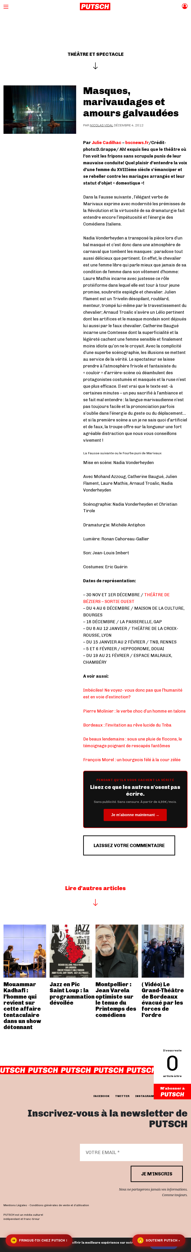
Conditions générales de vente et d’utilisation (59, 1205)
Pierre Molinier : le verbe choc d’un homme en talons (134, 711)
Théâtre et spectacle (96, 54)
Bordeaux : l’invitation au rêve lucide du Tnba (127, 725)
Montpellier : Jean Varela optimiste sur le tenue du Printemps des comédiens (116, 999)
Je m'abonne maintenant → (135, 815)
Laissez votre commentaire (129, 845)
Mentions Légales (15, 1205)
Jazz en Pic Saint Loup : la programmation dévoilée (72, 993)
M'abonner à (172, 1088)
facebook (101, 1096)
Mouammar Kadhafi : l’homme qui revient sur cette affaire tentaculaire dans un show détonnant (22, 1006)
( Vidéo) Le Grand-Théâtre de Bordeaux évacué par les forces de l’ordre (163, 999)
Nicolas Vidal (101, 125)
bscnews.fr (137, 142)
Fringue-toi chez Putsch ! (39, 1240)
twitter (122, 1096)
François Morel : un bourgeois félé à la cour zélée (132, 759)
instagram (144, 1096)
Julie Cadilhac (106, 142)
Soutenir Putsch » (159, 1240)
